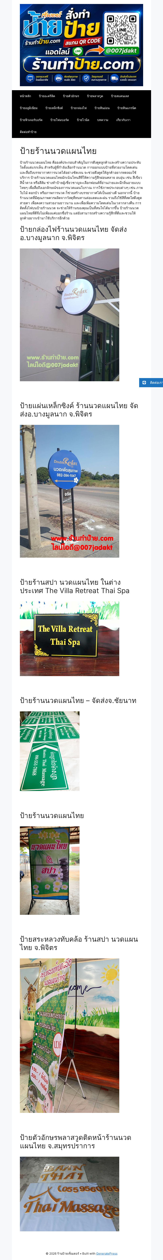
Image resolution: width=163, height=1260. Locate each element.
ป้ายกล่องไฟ (79, 108)
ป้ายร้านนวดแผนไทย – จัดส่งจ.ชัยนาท (78, 700)
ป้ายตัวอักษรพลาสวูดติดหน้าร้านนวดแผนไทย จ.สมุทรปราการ (75, 1141)
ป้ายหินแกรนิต (126, 108)
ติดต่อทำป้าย (28, 132)
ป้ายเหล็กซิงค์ (54, 108)
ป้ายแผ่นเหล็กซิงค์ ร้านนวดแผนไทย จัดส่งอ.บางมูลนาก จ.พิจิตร (79, 409)
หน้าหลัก (25, 96)
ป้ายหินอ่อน (102, 108)
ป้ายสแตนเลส (120, 96)
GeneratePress (106, 1253)
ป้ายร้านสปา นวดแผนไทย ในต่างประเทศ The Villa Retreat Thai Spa (75, 586)
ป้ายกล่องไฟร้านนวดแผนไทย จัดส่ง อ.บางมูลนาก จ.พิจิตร (73, 233)
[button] (151, 382)
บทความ (102, 120)
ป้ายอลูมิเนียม (29, 108)
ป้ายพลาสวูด (95, 96)
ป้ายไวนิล (83, 120)
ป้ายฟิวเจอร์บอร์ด (31, 120)
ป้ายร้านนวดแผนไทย (52, 815)
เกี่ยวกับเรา (123, 120)
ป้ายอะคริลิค (47, 96)
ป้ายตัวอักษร (71, 96)
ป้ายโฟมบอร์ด (59, 120)
